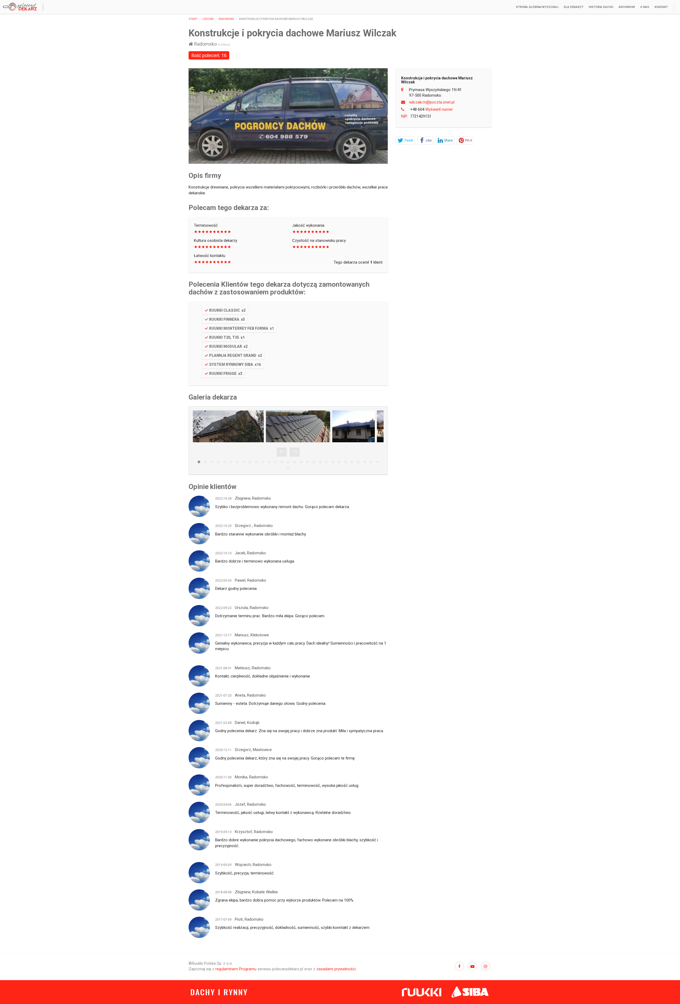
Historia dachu (601, 7)
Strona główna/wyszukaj (537, 7)
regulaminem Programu (235, 969)
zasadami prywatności (336, 969)
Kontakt (661, 7)
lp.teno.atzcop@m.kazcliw (431, 102)
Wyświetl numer (431, 109)
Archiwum (627, 7)
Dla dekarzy (573, 7)
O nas (644, 7)
